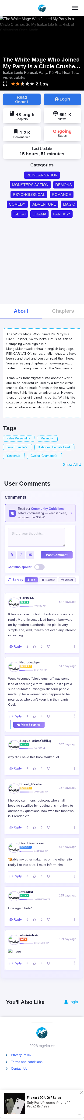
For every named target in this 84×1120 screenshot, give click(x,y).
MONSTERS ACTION (30, 185)
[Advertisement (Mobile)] (42, 260)
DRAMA (39, 214)
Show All (71, 465)
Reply (18, 646)
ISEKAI (20, 214)
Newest (50, 579)
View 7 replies (31, 724)
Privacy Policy (21, 1055)
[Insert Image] (30, 555)
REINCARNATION (42, 175)
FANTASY (61, 214)
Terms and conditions (26, 1062)
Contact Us (19, 1068)
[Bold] (12, 555)
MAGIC (69, 204)
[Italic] (21, 555)
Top (33, 579)
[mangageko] (42, 8)
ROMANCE (61, 195)
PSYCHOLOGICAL (29, 195)
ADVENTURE (44, 204)
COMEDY (17, 204)
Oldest (69, 579)
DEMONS (63, 185)
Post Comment (56, 555)
